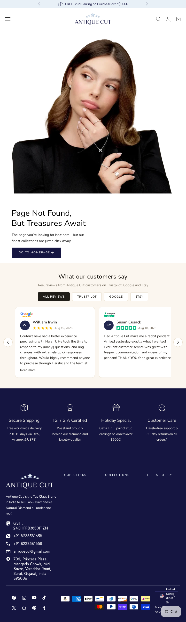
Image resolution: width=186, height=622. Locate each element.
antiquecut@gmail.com (32, 551)
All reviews (54, 297)
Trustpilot (87, 297)
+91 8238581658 (28, 536)
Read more (28, 370)
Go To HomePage (34, 252)
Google (116, 297)
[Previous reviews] (8, 342)
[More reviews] (178, 342)
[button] (8, 19)
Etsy (139, 297)
